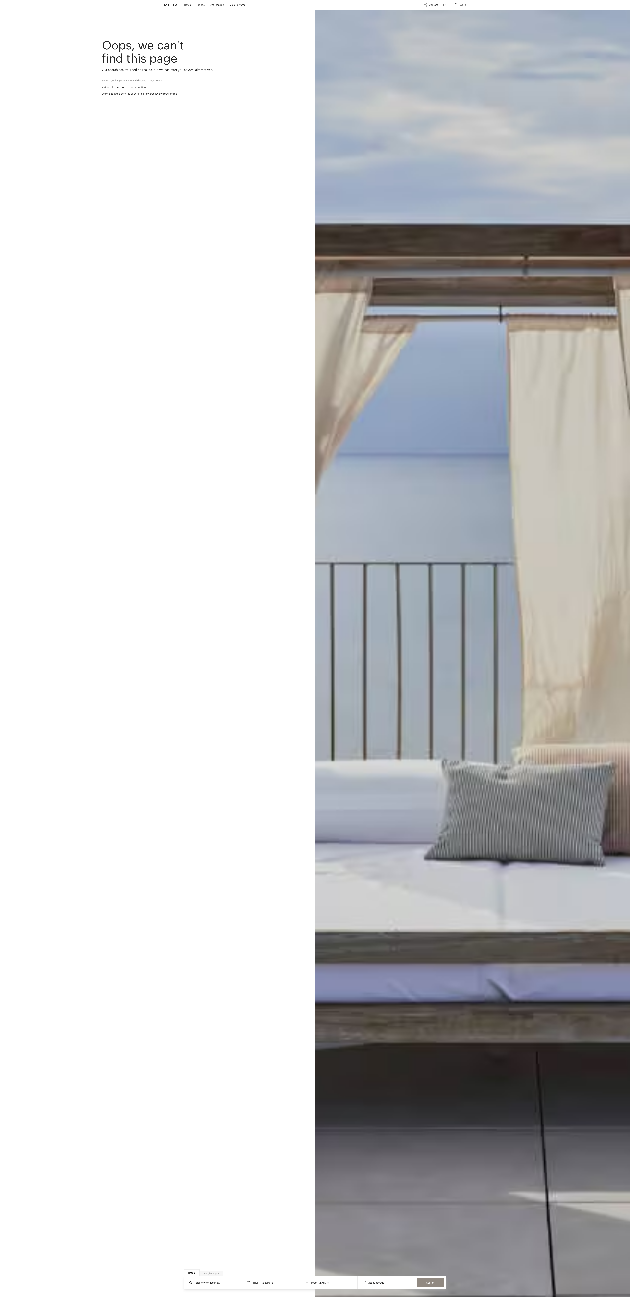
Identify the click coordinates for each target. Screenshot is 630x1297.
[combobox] (447, 5)
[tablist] (315, 1273)
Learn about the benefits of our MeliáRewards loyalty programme (139, 93)
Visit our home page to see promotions (124, 87)
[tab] (192, 1272)
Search (430, 1282)
